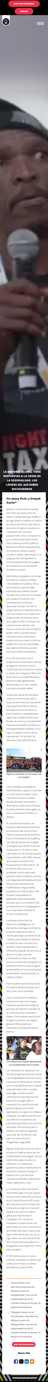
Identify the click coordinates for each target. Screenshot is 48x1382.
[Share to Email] (32, 1361)
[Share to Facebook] (16, 1361)
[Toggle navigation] (40, 23)
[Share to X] (21, 1361)
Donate (24, 11)
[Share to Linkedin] (27, 1361)
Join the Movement (24, 3)
